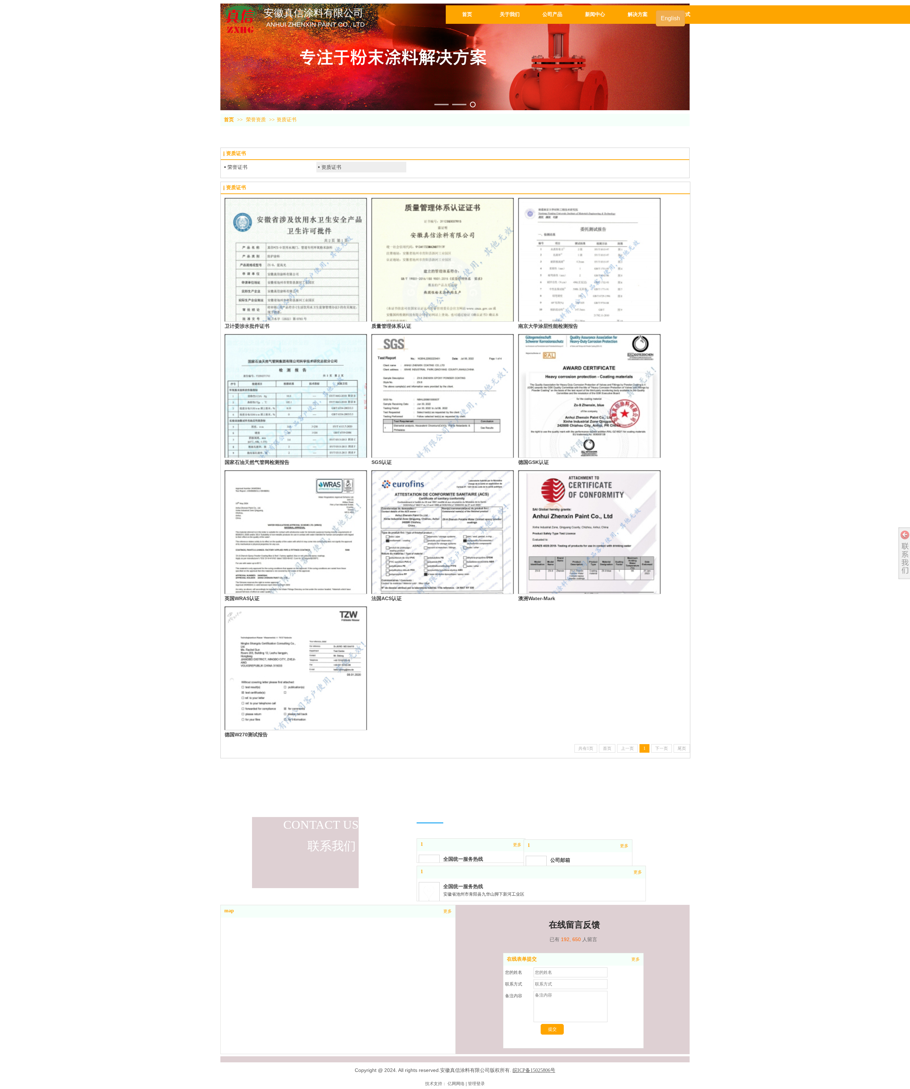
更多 (635, 959)
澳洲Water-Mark (536, 598)
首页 (229, 119)
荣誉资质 (256, 119)
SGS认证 (381, 462)
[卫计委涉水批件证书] (295, 260)
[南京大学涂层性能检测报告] (589, 260)
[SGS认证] (442, 396)
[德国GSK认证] (589, 396)
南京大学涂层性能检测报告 (548, 326)
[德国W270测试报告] (295, 668)
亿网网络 (456, 1083)
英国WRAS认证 (242, 598)
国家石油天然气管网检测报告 (257, 462)
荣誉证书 (237, 167)
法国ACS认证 (386, 598)
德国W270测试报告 (246, 734)
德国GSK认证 (533, 462)
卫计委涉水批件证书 (247, 326)
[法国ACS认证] (442, 532)
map (229, 910)
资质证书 (286, 119)
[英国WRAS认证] (295, 532)
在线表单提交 (522, 959)
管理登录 (476, 1083)
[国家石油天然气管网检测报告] (295, 396)
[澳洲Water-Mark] (589, 532)
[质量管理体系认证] (442, 260)
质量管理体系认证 (391, 326)
